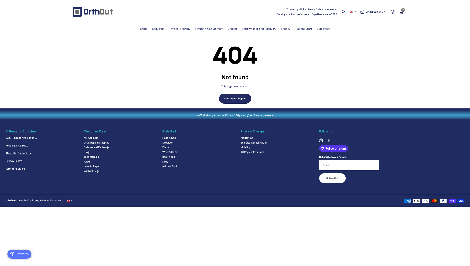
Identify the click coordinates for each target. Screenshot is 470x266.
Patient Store (304, 29)
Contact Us (24, 153)
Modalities (247, 138)
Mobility (245, 147)
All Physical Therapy (252, 152)
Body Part (158, 29)
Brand (144, 29)
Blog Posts (323, 29)
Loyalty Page (91, 166)
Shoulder (167, 142)
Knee (165, 161)
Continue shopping (235, 98)
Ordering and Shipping (96, 142)
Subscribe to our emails (332, 157)
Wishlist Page (91, 171)
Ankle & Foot (169, 166)
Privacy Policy (14, 161)
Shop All (286, 29)
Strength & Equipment (209, 29)
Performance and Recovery (259, 29)
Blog (86, 152)
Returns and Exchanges (97, 147)
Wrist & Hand (169, 152)
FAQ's (87, 161)
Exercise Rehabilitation (254, 142)
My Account (91, 138)
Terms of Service (15, 168)
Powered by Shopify (50, 200)
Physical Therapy (179, 29)
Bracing (232, 29)
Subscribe (332, 178)
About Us (11, 153)
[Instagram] (321, 140)
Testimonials (91, 157)
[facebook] (329, 140)
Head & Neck (169, 138)
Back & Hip (168, 157)
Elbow (165, 147)
